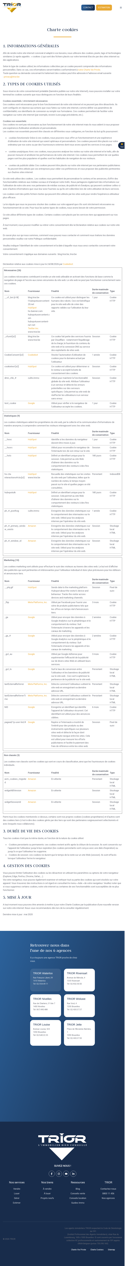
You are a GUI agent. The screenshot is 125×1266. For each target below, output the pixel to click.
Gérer (16, 1198)
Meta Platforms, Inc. (37, 602)
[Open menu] (121, 7)
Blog (78, 1189)
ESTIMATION (104, 7)
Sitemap (111, 1249)
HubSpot (32, 307)
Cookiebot (68, 264)
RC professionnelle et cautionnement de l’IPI (94, 1240)
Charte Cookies (97, 1249)
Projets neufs (47, 1198)
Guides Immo (77, 1202)
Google (31, 403)
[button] (45, 980)
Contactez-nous (108, 1189)
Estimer (17, 1202)
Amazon (32, 526)
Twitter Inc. (33, 328)
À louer (47, 1193)
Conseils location (77, 1198)
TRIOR (108, 1182)
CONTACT (88, 7)
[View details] (52, 1174)
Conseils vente (78, 1193)
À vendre (47, 1189)
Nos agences (108, 1198)
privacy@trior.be (12, 76)
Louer (17, 1193)
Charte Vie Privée (78, 1249)
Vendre (16, 1189)
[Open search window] (116, 7)
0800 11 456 (108, 1193)
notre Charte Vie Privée (89, 69)
